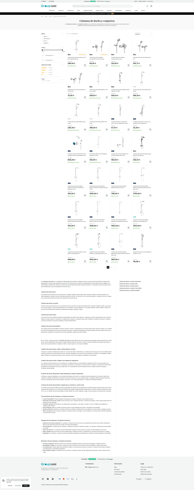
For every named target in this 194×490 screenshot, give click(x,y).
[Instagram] (43, 479)
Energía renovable (88, 10)
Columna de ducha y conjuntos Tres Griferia (130, 288)
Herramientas (118, 10)
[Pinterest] (52, 479)
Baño (78, 10)
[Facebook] (48, 479)
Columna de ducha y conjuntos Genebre (129, 290)
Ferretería (109, 10)
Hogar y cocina (99, 10)
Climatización (70, 10)
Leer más (8, 481)
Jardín (136, 10)
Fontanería (60, 10)
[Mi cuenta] (147, 6)
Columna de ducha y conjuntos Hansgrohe (130, 281)
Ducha (50, 16)
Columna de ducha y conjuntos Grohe (128, 286)
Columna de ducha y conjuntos (59, 16)
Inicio (42, 16)
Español (52, 1)
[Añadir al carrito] (85, 65)
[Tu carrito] (151, 6)
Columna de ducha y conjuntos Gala (128, 283)
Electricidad (52, 10)
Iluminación (128, 10)
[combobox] (102, 6)
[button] (82, 54)
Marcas (143, 10)
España (44, 1)
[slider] (42, 50)
